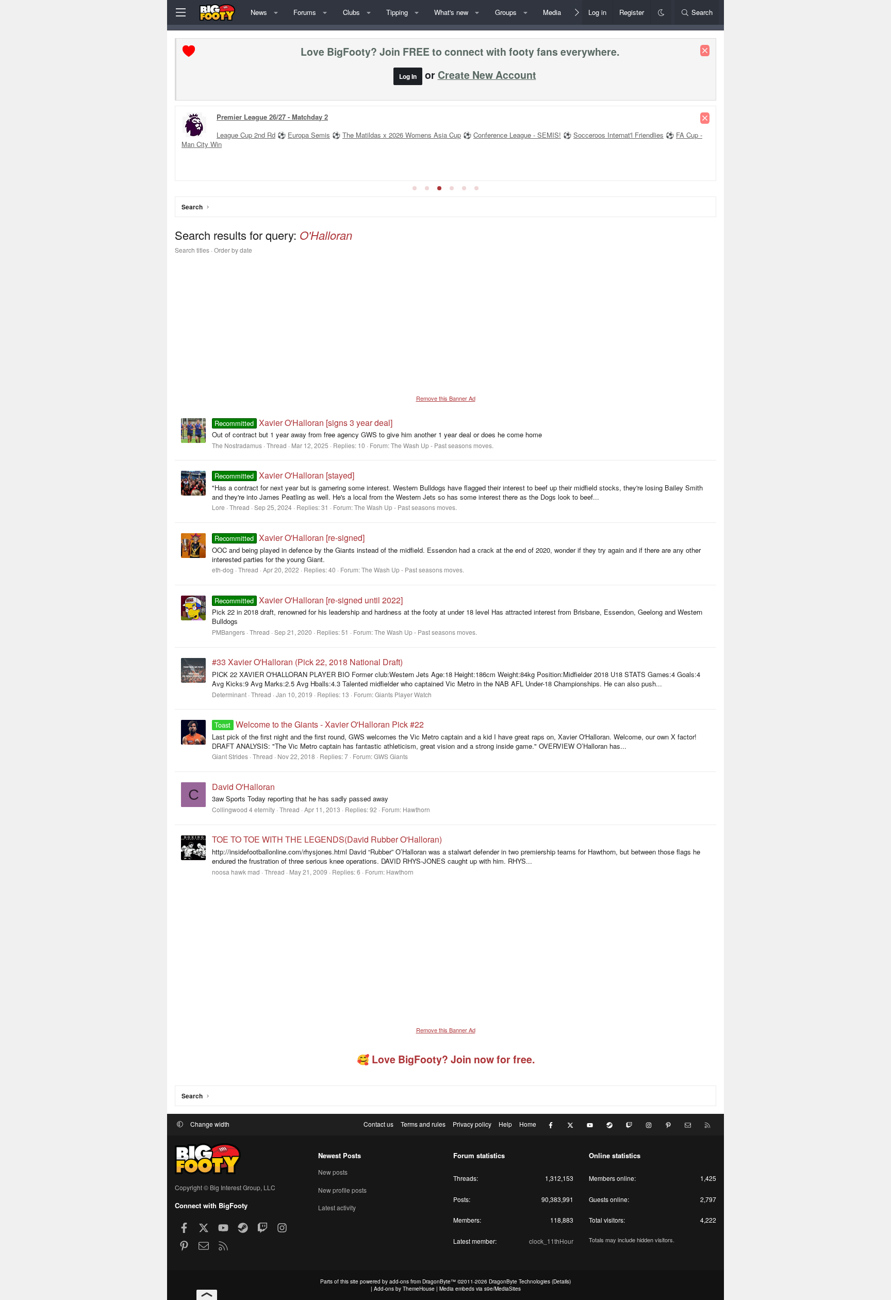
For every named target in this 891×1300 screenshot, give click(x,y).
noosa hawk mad (236, 871)
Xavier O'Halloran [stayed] (284, 475)
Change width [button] (209, 1124)
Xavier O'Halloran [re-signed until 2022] (308, 600)
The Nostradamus (237, 445)
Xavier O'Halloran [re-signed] (289, 538)
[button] (275, 12)
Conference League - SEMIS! (517, 135)
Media (552, 12)
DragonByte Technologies (519, 1281)
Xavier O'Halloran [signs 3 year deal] (303, 423)
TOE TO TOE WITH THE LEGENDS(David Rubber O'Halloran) (327, 839)
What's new (451, 12)
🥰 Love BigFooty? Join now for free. (446, 1059)
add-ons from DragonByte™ (422, 1281)
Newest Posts (339, 1155)
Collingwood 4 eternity (243, 809)
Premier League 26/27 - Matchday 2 (272, 117)
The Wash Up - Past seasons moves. (442, 445)
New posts (333, 1172)
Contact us (378, 1124)
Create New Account (487, 75)
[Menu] (180, 12)
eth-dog (223, 569)
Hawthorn (416, 809)
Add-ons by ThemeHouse (404, 1288)
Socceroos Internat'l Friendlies (618, 135)
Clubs (351, 12)
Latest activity (337, 1207)
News (259, 12)
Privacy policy (472, 1124)
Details (561, 1281)
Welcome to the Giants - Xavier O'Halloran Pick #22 (318, 724)
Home (527, 1124)
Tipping (397, 12)
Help (505, 1124)
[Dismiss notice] (705, 50)
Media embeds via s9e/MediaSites (480, 1288)
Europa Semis (309, 135)
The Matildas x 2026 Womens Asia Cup (401, 135)
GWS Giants (391, 756)
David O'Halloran (243, 787)
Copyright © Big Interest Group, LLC (225, 1187)
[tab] (414, 188)
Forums (304, 12)
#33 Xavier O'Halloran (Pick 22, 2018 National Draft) (307, 662)
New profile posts (342, 1190)
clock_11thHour (551, 1241)
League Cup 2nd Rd (246, 135)
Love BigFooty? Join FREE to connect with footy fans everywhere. (460, 51)
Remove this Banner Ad (445, 398)
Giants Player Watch (403, 694)
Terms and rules (423, 1124)
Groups (506, 12)
